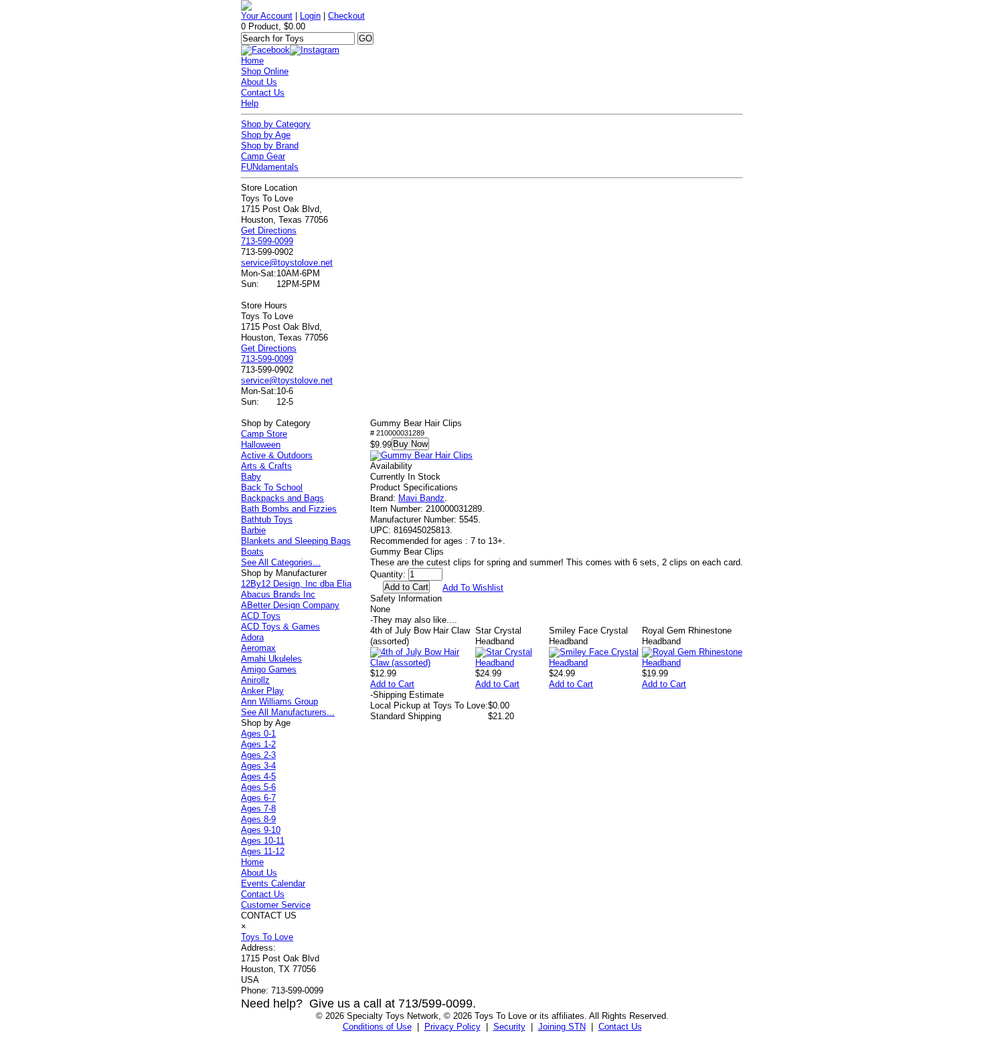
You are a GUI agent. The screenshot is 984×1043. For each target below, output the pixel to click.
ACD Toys (260, 616)
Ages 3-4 (258, 766)
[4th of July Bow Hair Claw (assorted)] (422, 663)
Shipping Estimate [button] (407, 695)
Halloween (260, 445)
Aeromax (258, 648)
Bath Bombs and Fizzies (289, 509)
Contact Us (262, 93)
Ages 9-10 (260, 830)
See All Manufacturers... (288, 712)
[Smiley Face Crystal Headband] (595, 663)
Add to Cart (392, 684)
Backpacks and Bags (282, 498)
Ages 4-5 (258, 776)
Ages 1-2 (258, 744)
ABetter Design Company (290, 605)
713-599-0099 (267, 241)
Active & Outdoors (277, 455)
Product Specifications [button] (414, 487)
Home (252, 61)
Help (249, 103)
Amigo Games (269, 669)
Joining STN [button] (562, 1027)
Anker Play (262, 691)
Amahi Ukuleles (271, 659)
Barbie (253, 530)
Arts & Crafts (266, 466)
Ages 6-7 (258, 798)
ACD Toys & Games (280, 627)
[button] (421, 455)
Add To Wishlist (472, 588)
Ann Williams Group (279, 701)
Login (310, 16)
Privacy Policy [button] (452, 1027)
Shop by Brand (270, 145)
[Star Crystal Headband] (512, 663)
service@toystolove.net (287, 263)
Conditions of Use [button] (377, 1027)
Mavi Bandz (421, 498)
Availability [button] (391, 466)
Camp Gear (263, 156)
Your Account (267, 16)
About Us (259, 82)
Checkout (346, 16)
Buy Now (410, 444)
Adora (252, 637)
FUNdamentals (270, 167)
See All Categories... (281, 562)
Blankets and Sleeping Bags (296, 541)
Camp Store (264, 434)
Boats (252, 552)
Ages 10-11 (262, 841)
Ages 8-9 (258, 819)
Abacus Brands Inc (278, 594)
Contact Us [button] (620, 1027)
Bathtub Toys (267, 519)
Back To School (272, 487)
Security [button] (509, 1027)
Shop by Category (276, 124)
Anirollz (255, 680)
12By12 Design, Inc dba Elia (296, 584)
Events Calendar (273, 883)
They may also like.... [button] (413, 620)
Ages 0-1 (258, 734)
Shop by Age (266, 135)
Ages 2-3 (258, 755)
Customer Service (276, 905)
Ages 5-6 (258, 787)
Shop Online (265, 71)
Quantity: (388, 574)
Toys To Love (267, 937)
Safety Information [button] (406, 598)
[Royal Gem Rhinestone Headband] (692, 663)
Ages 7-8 (258, 808)
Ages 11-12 (262, 851)
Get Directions (269, 230)
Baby (251, 477)
